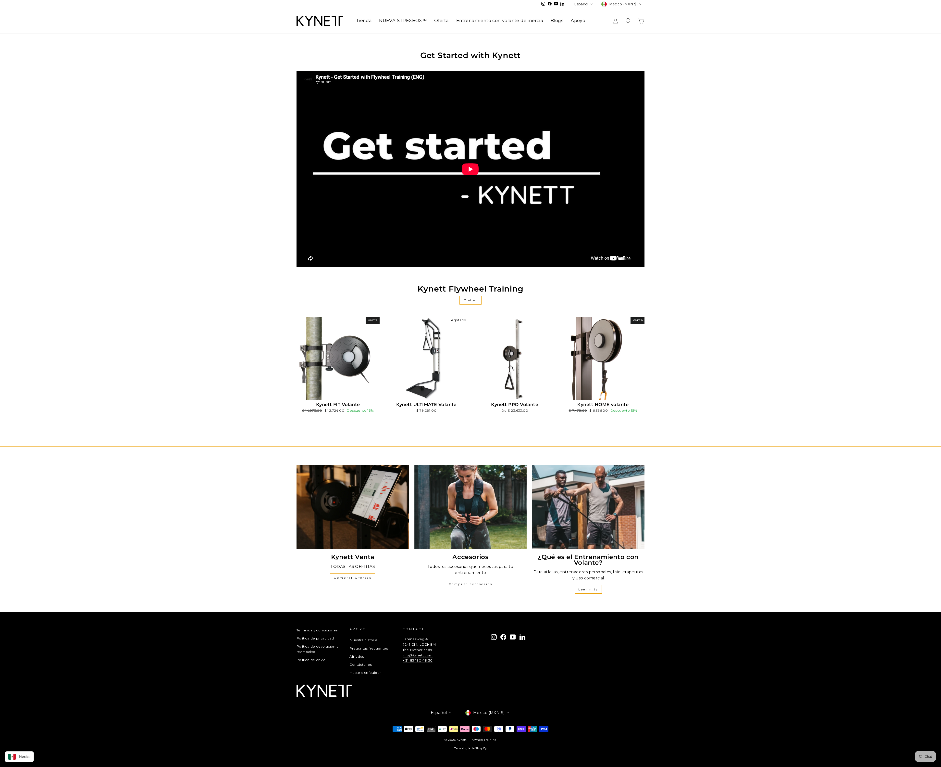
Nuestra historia (363, 640)
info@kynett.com (418, 655)
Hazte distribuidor (365, 673)
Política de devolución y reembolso (317, 649)
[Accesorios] (470, 507)
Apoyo (578, 20)
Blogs (557, 20)
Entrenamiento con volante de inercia (499, 20)
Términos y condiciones (317, 630)
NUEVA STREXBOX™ (403, 20)
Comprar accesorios (471, 584)
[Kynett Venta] (353, 507)
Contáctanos (360, 664)
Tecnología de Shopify (470, 748)
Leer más (588, 589)
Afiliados (356, 656)
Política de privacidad (315, 638)
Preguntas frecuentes (368, 648)
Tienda (364, 20)
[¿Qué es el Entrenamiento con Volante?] (588, 507)
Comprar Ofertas (352, 577)
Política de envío (311, 660)
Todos (470, 300)
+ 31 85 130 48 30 (418, 660)
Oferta (441, 20)
